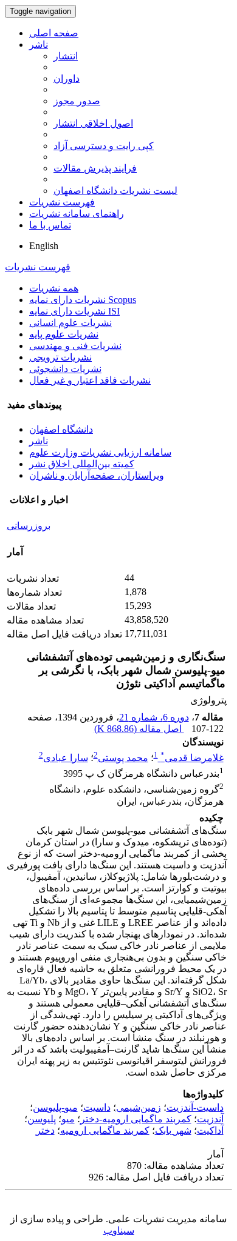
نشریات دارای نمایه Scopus (82, 299)
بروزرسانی (28, 526)
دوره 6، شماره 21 (154, 717)
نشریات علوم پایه (63, 334)
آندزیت (210, 1119)
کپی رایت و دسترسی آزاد (103, 146)
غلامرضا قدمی (192, 758)
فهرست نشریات (62, 202)
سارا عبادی (65, 758)
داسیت (97, 1107)
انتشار (65, 56)
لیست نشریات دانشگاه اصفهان (115, 190)
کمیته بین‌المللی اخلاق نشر (81, 464)
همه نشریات (53, 288)
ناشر (38, 44)
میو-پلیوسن (55, 1107)
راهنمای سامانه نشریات (76, 213)
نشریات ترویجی (60, 357)
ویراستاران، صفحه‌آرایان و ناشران (96, 475)
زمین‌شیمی (138, 1107)
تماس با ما (50, 225)
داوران (66, 78)
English (43, 246)
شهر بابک (173, 1130)
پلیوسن (41, 1119)
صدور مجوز (76, 101)
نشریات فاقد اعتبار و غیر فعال (90, 380)
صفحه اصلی (53, 33)
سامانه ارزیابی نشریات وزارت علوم (100, 452)
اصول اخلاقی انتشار (93, 123)
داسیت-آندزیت (195, 1107)
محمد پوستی (123, 758)
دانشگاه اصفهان (61, 429)
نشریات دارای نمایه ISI (74, 311)
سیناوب (118, 1230)
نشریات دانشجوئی (65, 369)
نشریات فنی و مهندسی (75, 346)
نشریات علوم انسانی (70, 323)
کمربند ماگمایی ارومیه (104, 1130)
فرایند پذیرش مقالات (95, 168)
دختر (45, 1130)
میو (68, 1119)
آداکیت (210, 1130)
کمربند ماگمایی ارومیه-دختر (135, 1119)
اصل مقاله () (139, 729)
